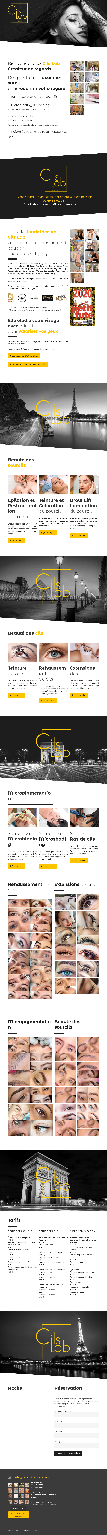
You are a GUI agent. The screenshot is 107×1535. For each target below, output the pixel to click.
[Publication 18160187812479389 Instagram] (27, 1502)
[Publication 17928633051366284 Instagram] (27, 1496)
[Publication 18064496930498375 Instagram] (10, 1496)
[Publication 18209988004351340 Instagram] (27, 1485)
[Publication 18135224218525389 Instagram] (16, 1496)
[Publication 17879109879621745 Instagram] (21, 1490)
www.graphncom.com (32, 1530)
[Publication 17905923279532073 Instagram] (10, 1490)
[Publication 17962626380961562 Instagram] (10, 1502)
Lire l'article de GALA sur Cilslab (25, 356)
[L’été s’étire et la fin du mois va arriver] (16, 1485)
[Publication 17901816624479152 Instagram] (16, 1490)
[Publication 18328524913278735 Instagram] (10, 1485)
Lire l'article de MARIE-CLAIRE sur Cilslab (29, 364)
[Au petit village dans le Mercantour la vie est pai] (21, 1485)
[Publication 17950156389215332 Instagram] (27, 1490)
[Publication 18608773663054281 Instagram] (21, 1496)
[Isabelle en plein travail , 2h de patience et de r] (16, 1502)
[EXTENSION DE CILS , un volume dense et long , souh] (21, 1502)
